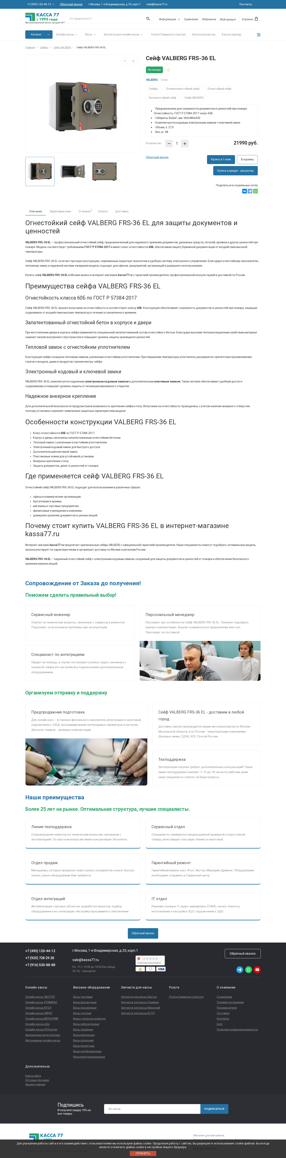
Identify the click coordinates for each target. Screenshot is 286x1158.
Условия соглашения (230, 1002)
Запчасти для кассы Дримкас (140, 1002)
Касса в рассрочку (204, 34)
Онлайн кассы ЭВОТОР (40, 996)
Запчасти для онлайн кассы (121, 34)
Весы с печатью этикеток (89, 1018)
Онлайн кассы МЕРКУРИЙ (41, 1018)
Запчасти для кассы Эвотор (139, 996)
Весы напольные (84, 1035)
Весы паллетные (84, 1045)
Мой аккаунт (228, 19)
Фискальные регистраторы (42, 1035)
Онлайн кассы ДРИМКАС (41, 1002)
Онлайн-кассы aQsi (37, 1024)
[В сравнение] (133, 61)
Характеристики (60, 211)
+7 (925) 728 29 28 (39, 958)
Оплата (103, 211)
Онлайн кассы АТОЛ (38, 1007)
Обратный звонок (71, 4)
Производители (227, 1007)
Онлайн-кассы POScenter (41, 1029)
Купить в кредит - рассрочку (235, 170)
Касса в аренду (231, 34)
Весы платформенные (87, 1051)
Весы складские (83, 1040)
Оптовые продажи (37, 1080)
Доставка (121, 211)
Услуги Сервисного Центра (168, 34)
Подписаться (214, 1109)
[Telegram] (250, 191)
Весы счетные (82, 1013)
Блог (220, 1024)
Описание (35, 211)
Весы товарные (83, 1029)
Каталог (36, 34)
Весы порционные (85, 1007)
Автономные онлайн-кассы (42, 1040)
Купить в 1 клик (221, 159)
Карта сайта (33, 1075)
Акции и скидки (35, 1084)
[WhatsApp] (255, 191)
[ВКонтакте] (244, 191)
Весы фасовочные (85, 1002)
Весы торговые (83, 996)
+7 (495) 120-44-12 (39, 4)
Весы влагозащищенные (89, 1056)
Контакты (246, 4)
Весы (88, 34)
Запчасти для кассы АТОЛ (138, 1013)
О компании (224, 996)
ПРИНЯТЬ (143, 1153)
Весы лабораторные (86, 1024)
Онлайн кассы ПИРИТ (39, 1013)
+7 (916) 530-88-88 (40, 965)
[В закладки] (124, 61)
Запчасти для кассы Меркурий (140, 1007)
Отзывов (85, 211)
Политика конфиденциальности (237, 1029)
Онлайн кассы (65, 34)
